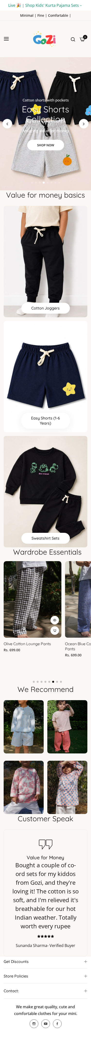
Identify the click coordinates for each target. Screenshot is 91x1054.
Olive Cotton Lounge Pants (27, 643)
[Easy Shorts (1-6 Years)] (45, 376)
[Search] (73, 39)
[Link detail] (34, 1023)
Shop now (45, 145)
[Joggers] (45, 261)
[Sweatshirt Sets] (45, 491)
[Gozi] (45, 39)
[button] (84, 124)
